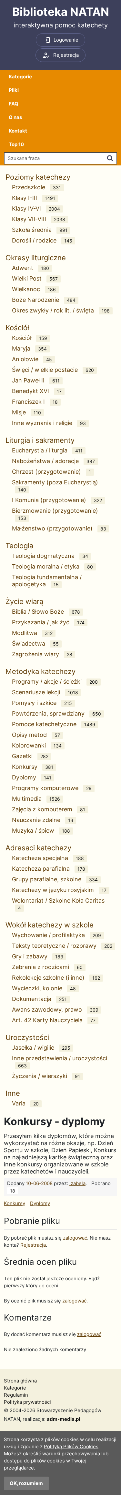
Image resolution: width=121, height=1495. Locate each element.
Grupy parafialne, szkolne (55, 879)
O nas (15, 117)
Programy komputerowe (52, 788)
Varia (25, 1103)
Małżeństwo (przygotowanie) (59, 528)
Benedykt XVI (37, 391)
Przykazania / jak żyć (48, 622)
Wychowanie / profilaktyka (56, 935)
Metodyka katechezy (40, 671)
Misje (26, 412)
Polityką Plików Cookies (71, 1446)
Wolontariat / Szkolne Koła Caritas (58, 904)
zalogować (75, 1238)
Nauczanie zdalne (42, 820)
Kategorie (20, 77)
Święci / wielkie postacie (53, 369)
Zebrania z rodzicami (47, 967)
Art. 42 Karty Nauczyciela (54, 1020)
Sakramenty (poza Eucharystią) (55, 485)
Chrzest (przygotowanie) (51, 471)
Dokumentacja (39, 998)
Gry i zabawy (37, 956)
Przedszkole (36, 187)
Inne (12, 1093)
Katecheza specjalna (48, 858)
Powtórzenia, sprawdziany (56, 713)
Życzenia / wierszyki (46, 1076)
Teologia (19, 545)
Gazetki (30, 756)
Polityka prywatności (27, 1402)
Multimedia (36, 798)
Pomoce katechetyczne (53, 724)
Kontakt (18, 131)
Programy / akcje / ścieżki (55, 681)
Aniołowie (32, 359)
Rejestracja (33, 1245)
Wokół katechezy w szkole (49, 925)
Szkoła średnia (39, 229)
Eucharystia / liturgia (47, 450)
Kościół (17, 327)
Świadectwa (35, 643)
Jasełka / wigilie (41, 1047)
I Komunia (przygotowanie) (57, 500)
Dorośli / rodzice (42, 240)
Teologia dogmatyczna (50, 555)
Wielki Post (35, 278)
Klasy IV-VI (36, 208)
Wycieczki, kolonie (44, 988)
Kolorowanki (37, 745)
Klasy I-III (33, 197)
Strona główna (20, 1381)
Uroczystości (27, 1037)
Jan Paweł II (36, 380)
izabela (77, 1183)
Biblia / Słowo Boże (46, 611)
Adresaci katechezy (38, 848)
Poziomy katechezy (37, 177)
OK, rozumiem (26, 1483)
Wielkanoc (34, 289)
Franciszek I (35, 401)
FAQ (13, 104)
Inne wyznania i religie (49, 423)
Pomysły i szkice (42, 702)
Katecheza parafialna (48, 868)
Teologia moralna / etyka (52, 566)
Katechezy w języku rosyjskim (59, 889)
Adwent (30, 267)
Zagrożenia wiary (42, 654)
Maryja (29, 348)
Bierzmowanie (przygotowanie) (55, 514)
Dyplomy (31, 777)
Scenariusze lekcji (45, 692)
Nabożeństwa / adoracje (53, 461)
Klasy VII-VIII (38, 219)
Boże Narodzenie (44, 299)
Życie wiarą (24, 601)
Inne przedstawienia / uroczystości (59, 1061)
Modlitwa (32, 632)
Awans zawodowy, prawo (55, 1009)
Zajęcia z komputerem (48, 809)
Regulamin (16, 1395)
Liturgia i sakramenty (40, 440)
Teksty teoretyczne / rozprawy (62, 945)
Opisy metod (36, 734)
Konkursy (32, 766)
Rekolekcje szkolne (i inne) (56, 977)
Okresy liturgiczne (35, 257)
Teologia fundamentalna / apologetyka (47, 581)
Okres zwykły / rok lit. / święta (61, 310)
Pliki (14, 90)
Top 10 (16, 144)
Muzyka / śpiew (41, 830)
